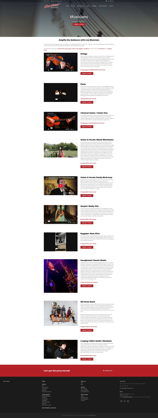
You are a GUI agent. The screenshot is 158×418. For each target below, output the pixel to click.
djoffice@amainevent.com (127, 388)
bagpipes (81, 48)
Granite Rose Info (85, 391)
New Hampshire (84, 399)
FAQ (82, 382)
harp (77, 48)
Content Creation (46, 402)
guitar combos (71, 48)
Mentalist (44, 403)
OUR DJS (44, 384)
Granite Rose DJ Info (46, 391)
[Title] (113, 1)
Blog (82, 384)
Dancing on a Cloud (46, 405)
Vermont (83, 400)
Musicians (44, 397)
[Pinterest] (111, 1)
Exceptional (44, 388)
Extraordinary (45, 387)
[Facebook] (106, 1)
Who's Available (84, 390)
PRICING (83, 387)
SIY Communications (91, 415)
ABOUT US (83, 381)
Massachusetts (84, 397)
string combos (60, 48)
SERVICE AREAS (84, 394)
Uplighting (44, 400)
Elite (43, 385)
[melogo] (52, 6)
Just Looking (84, 388)
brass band (101, 48)
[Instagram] (109, 1)
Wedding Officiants (46, 396)
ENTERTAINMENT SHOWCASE (49, 408)
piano (66, 48)
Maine (82, 396)
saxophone (86, 48)
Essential (44, 390)
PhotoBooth (45, 399)
